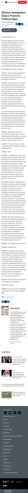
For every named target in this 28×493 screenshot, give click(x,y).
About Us (5, 419)
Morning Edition (11, 297)
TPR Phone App (7, 466)
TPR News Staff (7, 462)
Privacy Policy (6, 432)
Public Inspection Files (8, 446)
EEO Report (6, 442)
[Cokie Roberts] (5, 310)
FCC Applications (7, 449)
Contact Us (5, 422)
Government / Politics (17, 357)
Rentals (5, 456)
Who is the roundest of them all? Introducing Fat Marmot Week (19, 394)
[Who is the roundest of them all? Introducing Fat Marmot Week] (7, 395)
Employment (6, 426)
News (13, 370)
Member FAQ (6, 452)
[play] (2, 491)
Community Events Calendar (10, 472)
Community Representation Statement (12, 436)
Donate (23, 2)
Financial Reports (7, 439)
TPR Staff (5, 459)
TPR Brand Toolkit (7, 429)
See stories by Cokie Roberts (16, 342)
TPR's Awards (6, 469)
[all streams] (26, 491)
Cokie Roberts (10, 22)
